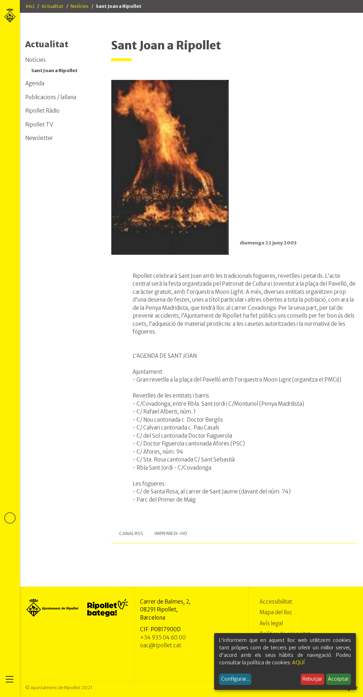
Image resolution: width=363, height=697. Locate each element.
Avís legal (271, 623)
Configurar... (235, 679)
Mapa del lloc (275, 612)
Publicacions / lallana (50, 97)
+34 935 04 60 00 (163, 637)
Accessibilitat (275, 601)
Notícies (80, 6)
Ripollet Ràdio (42, 110)
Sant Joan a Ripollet (54, 70)
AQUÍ (298, 662)
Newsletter (39, 138)
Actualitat (52, 6)
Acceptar (338, 679)
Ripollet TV (39, 124)
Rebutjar (312, 679)
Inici (30, 6)
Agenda (34, 83)
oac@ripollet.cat (160, 645)
